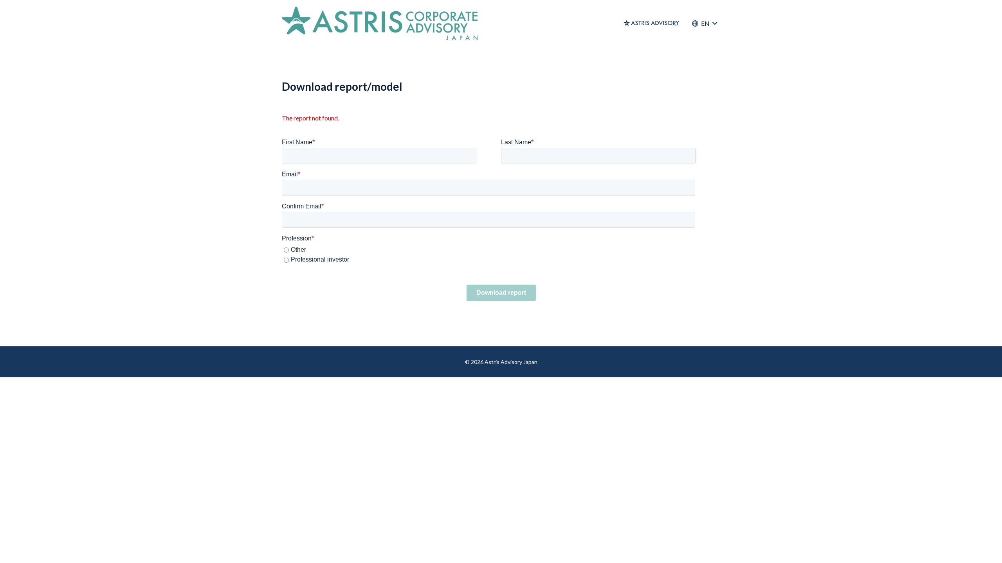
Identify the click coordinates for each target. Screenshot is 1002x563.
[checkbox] (499, 254)
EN (704, 43)
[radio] (500, 250)
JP (704, 62)
